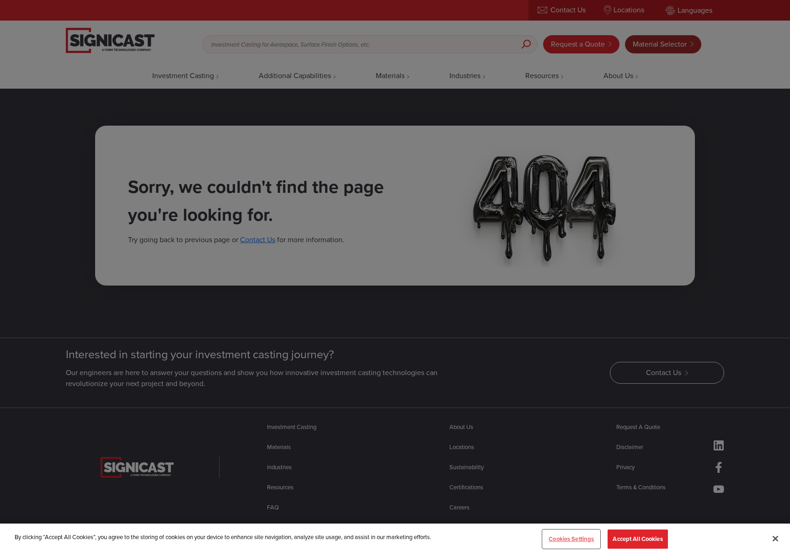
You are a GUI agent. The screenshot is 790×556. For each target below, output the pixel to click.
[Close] (775, 539)
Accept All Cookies (637, 539)
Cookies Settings (571, 539)
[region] (395, 540)
